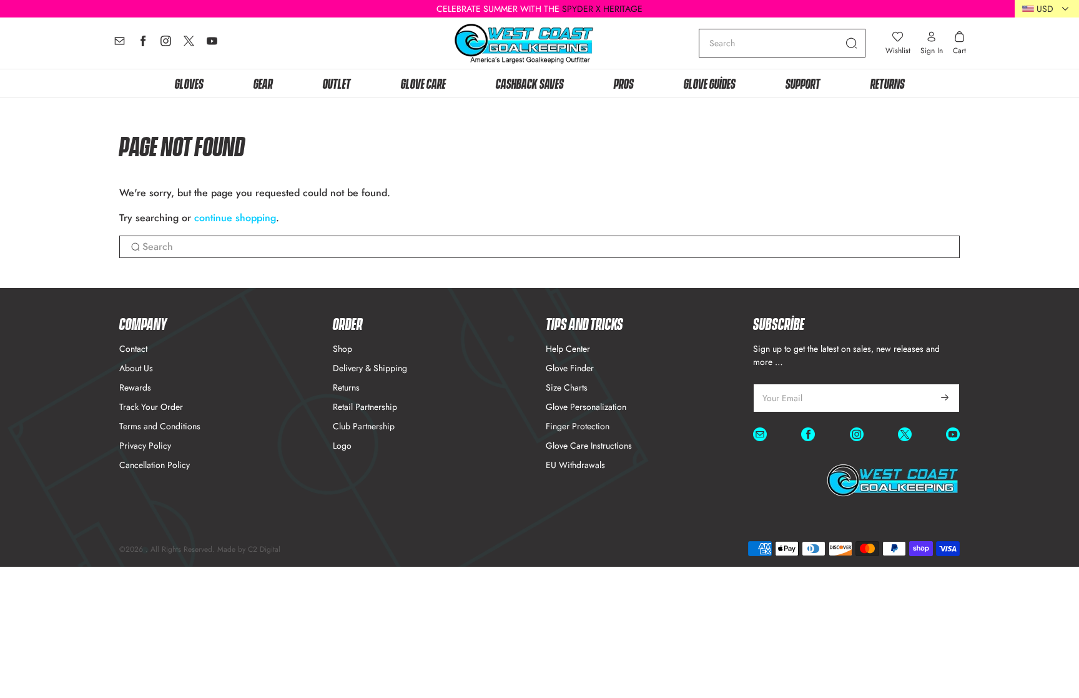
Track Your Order (151, 407)
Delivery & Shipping (370, 368)
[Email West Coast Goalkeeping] (119, 44)
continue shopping (235, 218)
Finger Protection (577, 426)
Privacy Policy (145, 445)
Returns (887, 83)
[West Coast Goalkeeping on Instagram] (165, 44)
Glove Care (423, 83)
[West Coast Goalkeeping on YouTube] (212, 44)
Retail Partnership (365, 407)
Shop (342, 348)
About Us (136, 368)
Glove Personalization (586, 407)
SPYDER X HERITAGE (602, 8)
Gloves (189, 83)
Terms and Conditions (159, 426)
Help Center (568, 348)
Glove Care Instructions (589, 445)
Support (803, 83)
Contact (133, 348)
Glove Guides (710, 83)
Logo (342, 445)
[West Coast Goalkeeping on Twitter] (188, 44)
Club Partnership (364, 426)
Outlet (337, 83)
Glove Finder (570, 368)
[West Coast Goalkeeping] (524, 43)
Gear (263, 83)
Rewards (135, 387)
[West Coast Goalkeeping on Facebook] (142, 44)
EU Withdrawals (575, 465)
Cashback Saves (530, 83)
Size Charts (567, 387)
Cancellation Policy (154, 465)
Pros (624, 83)
